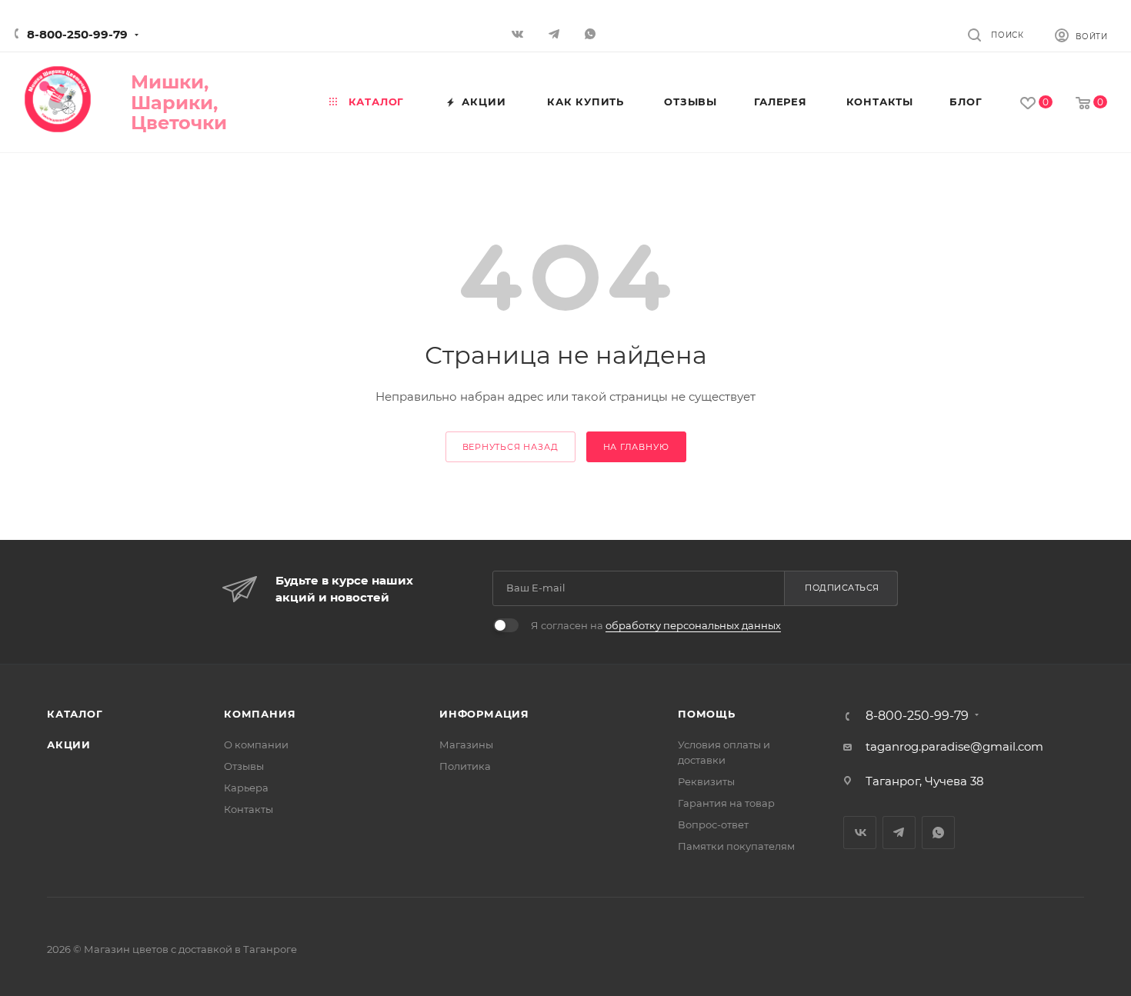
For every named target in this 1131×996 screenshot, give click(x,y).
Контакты (248, 809)
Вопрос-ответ (713, 824)
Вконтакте (859, 832)
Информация (484, 714)
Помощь (707, 714)
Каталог (75, 714)
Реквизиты (706, 781)
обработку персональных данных (693, 625)
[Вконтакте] (520, 33)
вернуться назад (510, 446)
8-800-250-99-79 (77, 34)
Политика (465, 766)
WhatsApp (592, 33)
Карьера (246, 787)
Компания (259, 714)
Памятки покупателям (736, 846)
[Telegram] (556, 33)
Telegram (899, 832)
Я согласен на (656, 625)
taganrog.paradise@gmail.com (954, 746)
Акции (69, 744)
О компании (256, 744)
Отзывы (244, 766)
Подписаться (842, 587)
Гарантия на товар (726, 803)
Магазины (466, 744)
